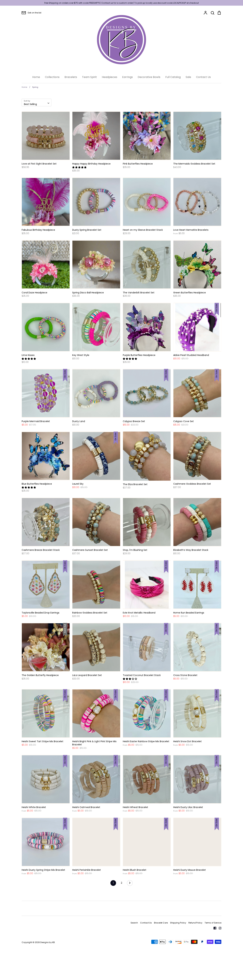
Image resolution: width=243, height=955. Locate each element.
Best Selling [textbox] (30, 104)
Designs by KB (47, 942)
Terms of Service (213, 922)
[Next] (130, 884)
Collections (52, 77)
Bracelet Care (161, 922)
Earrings (127, 77)
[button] (79, 167)
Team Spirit (89, 77)
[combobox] (36, 102)
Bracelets (70, 77)
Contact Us (203, 77)
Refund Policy (195, 922)
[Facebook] (213, 928)
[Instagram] (218, 928)
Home (36, 77)
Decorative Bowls (149, 77)
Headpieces (109, 77)
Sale (188, 77)
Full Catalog (173, 77)
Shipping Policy (178, 922)
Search (134, 922)
